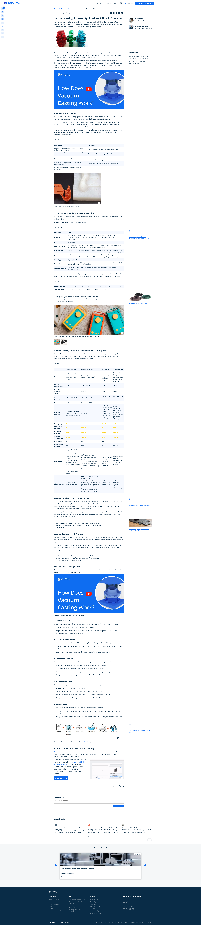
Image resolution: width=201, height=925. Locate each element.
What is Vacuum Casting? (134, 55)
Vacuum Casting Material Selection (138, 303)
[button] (70, 13)
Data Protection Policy (128, 922)
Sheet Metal (93, 904)
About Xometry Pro (100, 922)
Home (56, 8)
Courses (51, 909)
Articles (61, 8)
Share (122, 786)
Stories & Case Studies (55, 911)
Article (50, 902)
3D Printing (93, 902)
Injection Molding (95, 906)
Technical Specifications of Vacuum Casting (138, 56)
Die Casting (93, 909)
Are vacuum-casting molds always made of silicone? (140, 731)
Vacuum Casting (68, 8)
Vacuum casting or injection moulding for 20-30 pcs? (140, 506)
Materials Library (54, 900)
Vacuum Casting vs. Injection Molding (137, 61)
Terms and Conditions (113, 922)
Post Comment (118, 806)
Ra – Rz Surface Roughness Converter (77, 902)
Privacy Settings (140, 922)
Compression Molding (96, 913)
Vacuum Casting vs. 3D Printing (135, 63)
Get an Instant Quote (61, 778)
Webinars (51, 906)
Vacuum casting (59, 752)
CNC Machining (94, 900)
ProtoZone (87, 742)
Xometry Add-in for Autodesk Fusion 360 (77, 906)
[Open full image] (99, 203)
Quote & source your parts (145, 3)
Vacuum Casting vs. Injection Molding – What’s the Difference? (139, 529)
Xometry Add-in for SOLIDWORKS (74, 910)
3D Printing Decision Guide (77, 900)
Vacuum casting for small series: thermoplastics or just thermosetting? (139, 237)
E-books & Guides (54, 904)
